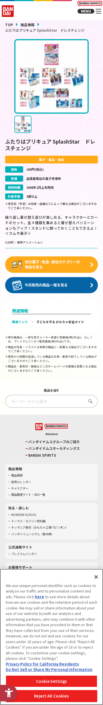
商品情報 (27, 24)
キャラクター (19, 488)
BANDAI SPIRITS (42, 455)
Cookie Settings (51, 681)
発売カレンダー (21, 482)
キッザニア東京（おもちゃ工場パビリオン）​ (39, 527)
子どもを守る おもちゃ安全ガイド (60, 321)
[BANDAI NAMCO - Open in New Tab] (56, 426)
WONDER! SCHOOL (24, 515)
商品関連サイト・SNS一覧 (28, 495)
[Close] (96, 577)
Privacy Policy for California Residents (42, 664)
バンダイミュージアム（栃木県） (32, 534)
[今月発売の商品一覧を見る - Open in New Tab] (51, 285)
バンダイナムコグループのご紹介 (54, 441)
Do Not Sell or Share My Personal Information (49, 669)
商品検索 (17, 475)
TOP (9, 24)
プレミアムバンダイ (24, 554)
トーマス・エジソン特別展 (28, 521)
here (39, 596)
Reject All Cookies (51, 696)
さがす (89, 401)
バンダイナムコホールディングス (54, 448)
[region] (51, 637)
